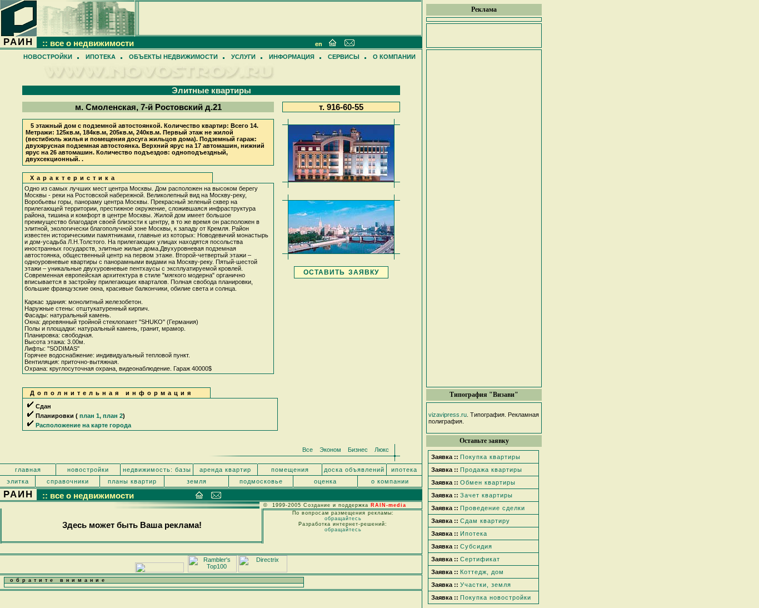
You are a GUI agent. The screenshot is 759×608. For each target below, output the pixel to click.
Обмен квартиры (488, 482)
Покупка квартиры (490, 456)
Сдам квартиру (485, 520)
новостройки (88, 469)
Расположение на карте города (83, 425)
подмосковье (261, 481)
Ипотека (473, 533)
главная (28, 469)
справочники (68, 481)
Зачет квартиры (486, 495)
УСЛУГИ (243, 56)
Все (307, 449)
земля (197, 481)
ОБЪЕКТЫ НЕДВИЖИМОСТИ (173, 56)
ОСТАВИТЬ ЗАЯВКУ (341, 272)
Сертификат (480, 559)
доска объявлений (354, 469)
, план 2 (111, 415)
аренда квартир (225, 469)
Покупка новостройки (495, 597)
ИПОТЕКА (101, 56)
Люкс (381, 449)
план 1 (89, 415)
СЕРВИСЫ (343, 56)
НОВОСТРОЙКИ (47, 56)
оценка (325, 481)
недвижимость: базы (157, 469)
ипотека (404, 469)
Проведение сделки (492, 508)
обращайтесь (343, 518)
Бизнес (358, 449)
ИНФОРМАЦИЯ (291, 56)
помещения (290, 469)
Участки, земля (485, 584)
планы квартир (132, 481)
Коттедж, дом (482, 572)
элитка (18, 481)
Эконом (330, 449)
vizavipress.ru (447, 414)
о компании (390, 481)
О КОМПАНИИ (394, 56)
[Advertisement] (484, 218)
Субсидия (476, 546)
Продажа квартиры (491, 469)
